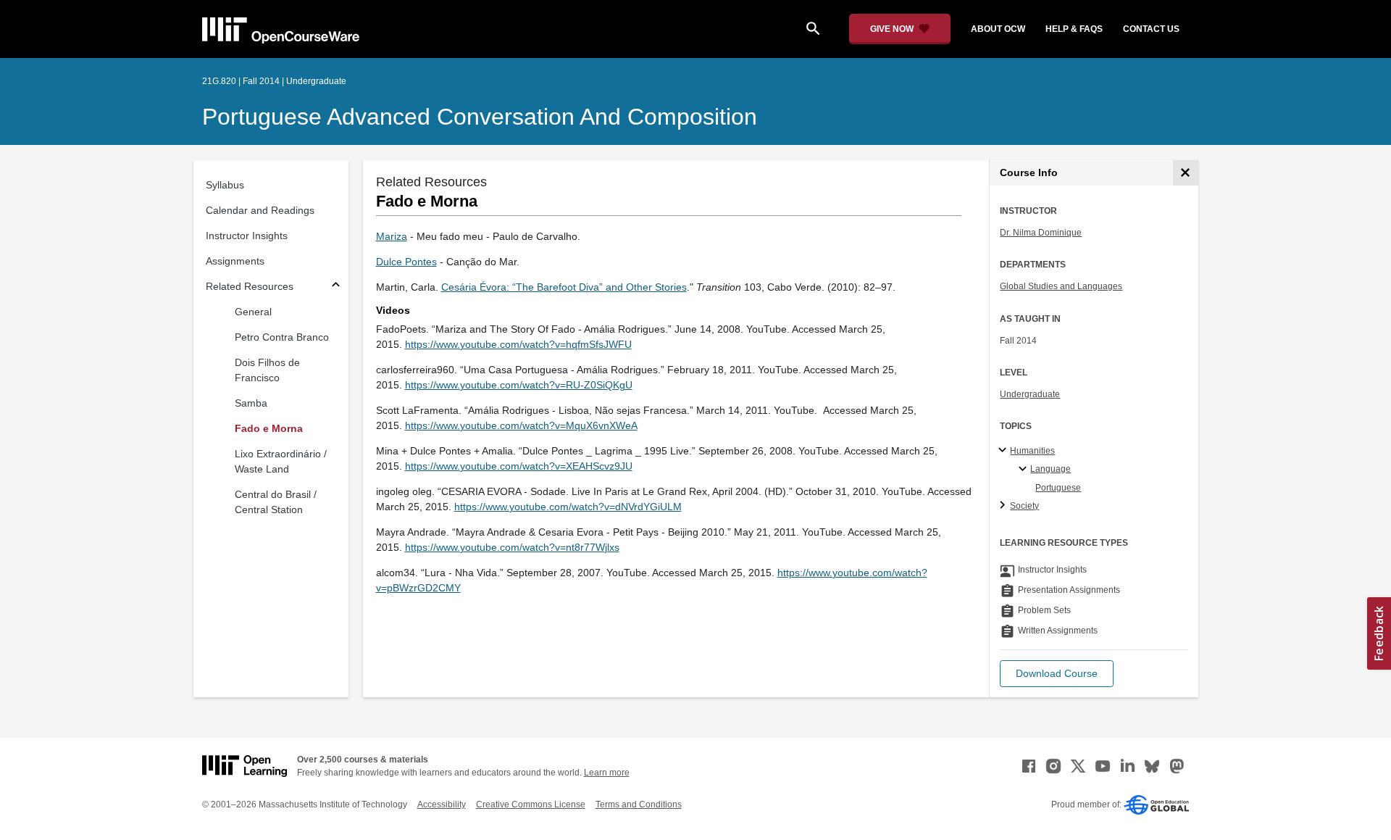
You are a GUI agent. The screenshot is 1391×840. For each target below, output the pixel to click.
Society (1024, 506)
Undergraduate (1030, 394)
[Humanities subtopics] (1004, 450)
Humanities (1032, 451)
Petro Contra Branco (282, 337)
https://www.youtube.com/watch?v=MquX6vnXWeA (521, 425)
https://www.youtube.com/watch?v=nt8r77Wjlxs (512, 547)
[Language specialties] (1025, 469)
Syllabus (225, 185)
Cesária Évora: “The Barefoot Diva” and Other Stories (564, 287)
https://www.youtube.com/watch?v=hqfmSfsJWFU (518, 344)
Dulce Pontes (406, 261)
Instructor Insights (247, 235)
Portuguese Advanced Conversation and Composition (479, 117)
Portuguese (1058, 488)
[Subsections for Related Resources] (335, 286)
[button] (1057, 673)
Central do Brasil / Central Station (276, 501)
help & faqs (1074, 29)
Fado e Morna (269, 428)
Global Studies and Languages (1061, 286)
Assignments (235, 261)
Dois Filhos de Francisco (267, 370)
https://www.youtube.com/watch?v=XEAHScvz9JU (518, 466)
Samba (251, 403)
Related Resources (249, 286)
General (253, 311)
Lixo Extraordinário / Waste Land (281, 461)
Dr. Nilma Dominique (1041, 233)
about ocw (998, 29)
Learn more (607, 773)
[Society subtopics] (1004, 505)
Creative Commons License (530, 804)
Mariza (391, 236)
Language (1050, 469)
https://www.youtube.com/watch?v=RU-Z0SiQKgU (518, 385)
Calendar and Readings (260, 210)
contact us (1151, 29)
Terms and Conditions (639, 804)
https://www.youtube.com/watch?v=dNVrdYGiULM (568, 506)
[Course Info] (1185, 173)
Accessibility (441, 804)
